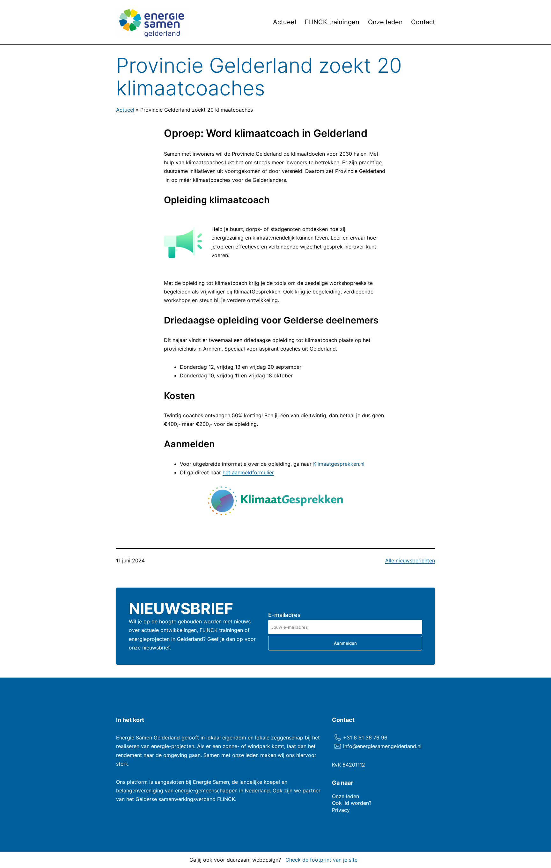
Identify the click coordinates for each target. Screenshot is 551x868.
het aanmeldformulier (248, 472)
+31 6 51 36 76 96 (365, 737)
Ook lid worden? (351, 803)
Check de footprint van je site (321, 860)
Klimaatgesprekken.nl (338, 464)
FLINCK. (226, 799)
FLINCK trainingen (332, 22)
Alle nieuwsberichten (410, 560)
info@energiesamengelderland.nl (382, 746)
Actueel (284, 22)
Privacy (341, 810)
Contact (423, 22)
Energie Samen (211, 782)
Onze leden (385, 22)
